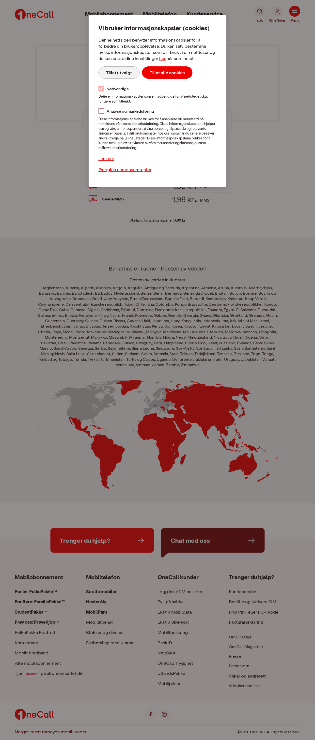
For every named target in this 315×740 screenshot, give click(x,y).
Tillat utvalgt (119, 72)
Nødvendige (118, 88)
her (162, 58)
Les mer (106, 158)
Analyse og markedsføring (130, 111)
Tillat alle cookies (167, 72)
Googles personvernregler (124, 169)
